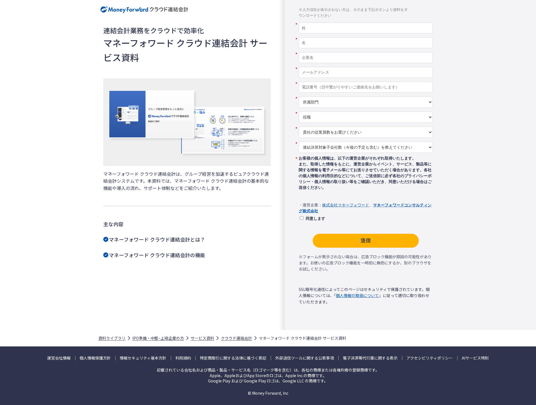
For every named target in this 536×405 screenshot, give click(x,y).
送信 (366, 240)
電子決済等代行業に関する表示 (370, 358)
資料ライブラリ (112, 338)
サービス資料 (202, 338)
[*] (366, 20)
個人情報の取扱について (357, 295)
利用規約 (183, 358)
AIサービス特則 (475, 358)
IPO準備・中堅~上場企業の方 (158, 338)
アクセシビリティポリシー (429, 358)
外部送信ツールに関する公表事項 (304, 358)
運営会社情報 (59, 358)
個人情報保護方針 (95, 358)
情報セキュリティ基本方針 (143, 358)
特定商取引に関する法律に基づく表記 (233, 358)
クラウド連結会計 (236, 338)
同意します (315, 218)
